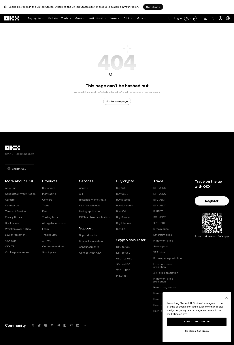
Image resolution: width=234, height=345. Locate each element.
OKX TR (10, 246)
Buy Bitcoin (123, 199)
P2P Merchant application (94, 217)
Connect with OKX (90, 252)
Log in (178, 18)
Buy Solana (123, 217)
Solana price (160, 246)
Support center (88, 235)
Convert (47, 199)
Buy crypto (34, 18)
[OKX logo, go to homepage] (11, 18)
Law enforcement (16, 234)
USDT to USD (124, 258)
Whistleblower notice (18, 228)
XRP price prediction (165, 272)
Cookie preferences (17, 252)
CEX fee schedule (89, 205)
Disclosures (12, 223)
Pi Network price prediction (163, 280)
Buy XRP (121, 228)
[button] (168, 18)
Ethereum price (162, 234)
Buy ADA (121, 211)
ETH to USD (123, 252)
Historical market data (92, 199)
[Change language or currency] (228, 18)
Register (211, 201)
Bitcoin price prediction (167, 258)
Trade (64, 18)
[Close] (226, 298)
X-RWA (46, 240)
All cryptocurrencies (54, 223)
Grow (78, 18)
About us (10, 187)
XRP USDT (159, 223)
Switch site (153, 6)
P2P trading (49, 193)
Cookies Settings (197, 331)
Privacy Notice (13, 217)
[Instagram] (45, 325)
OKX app (10, 240)
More (140, 18)
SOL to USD (123, 264)
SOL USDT (159, 217)
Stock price (49, 252)
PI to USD (122, 276)
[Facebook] (65, 325)
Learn (113, 18)
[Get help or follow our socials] (220, 18)
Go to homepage (117, 101)
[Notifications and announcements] (213, 18)
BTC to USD (123, 246)
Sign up (190, 18)
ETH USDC (159, 193)
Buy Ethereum (124, 205)
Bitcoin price (161, 228)
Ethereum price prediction (162, 265)
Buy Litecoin (123, 223)
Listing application (90, 211)
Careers (9, 199)
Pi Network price (163, 240)
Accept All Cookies (197, 321)
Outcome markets (53, 246)
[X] (33, 325)
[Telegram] (58, 325)
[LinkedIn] (77, 325)
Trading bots (50, 217)
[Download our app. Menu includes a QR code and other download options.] (206, 18)
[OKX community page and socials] (84, 325)
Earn (45, 211)
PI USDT (158, 211)
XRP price (159, 252)
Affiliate (83, 187)
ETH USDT (159, 205)
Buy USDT (122, 187)
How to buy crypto (164, 287)
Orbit (127, 18)
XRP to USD (123, 270)
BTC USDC (159, 187)
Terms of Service (15, 211)
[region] (197, 317)
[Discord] (52, 325)
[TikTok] (39, 325)
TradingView (49, 234)
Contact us (12, 205)
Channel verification (91, 241)
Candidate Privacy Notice (20, 193)
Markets (53, 18)
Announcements (89, 246)
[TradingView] (71, 325)
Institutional (96, 18)
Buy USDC (122, 193)
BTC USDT (159, 199)
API (81, 193)
